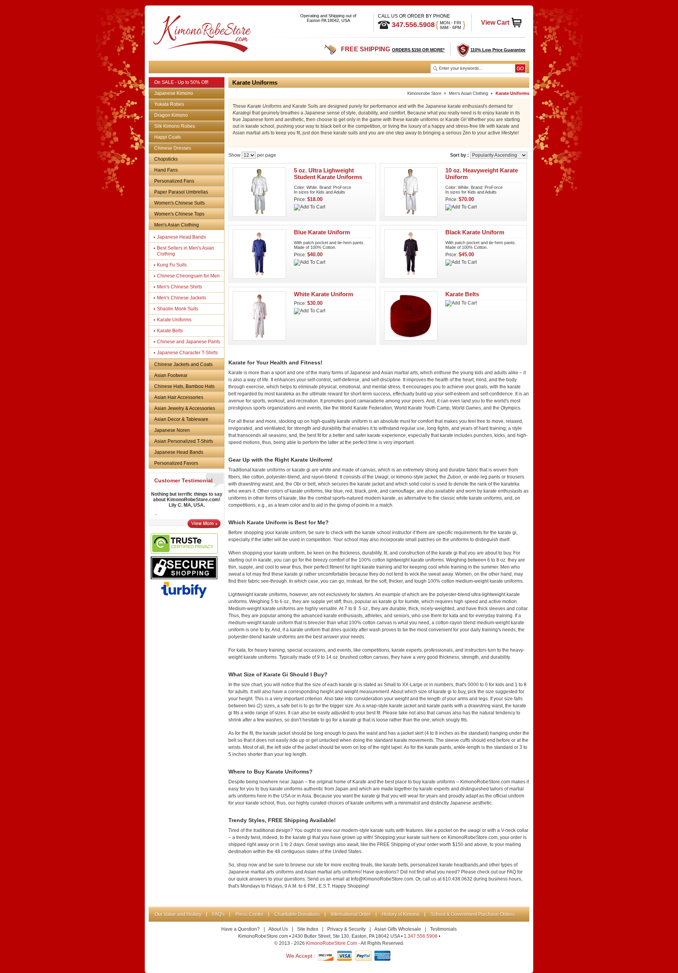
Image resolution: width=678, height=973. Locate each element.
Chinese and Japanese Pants (188, 341)
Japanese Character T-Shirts (187, 352)
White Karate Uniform (323, 294)
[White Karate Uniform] (259, 338)
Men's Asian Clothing (176, 225)
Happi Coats (167, 137)
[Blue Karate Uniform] (259, 276)
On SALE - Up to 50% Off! (181, 82)
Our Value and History (178, 914)
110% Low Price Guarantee (497, 49)
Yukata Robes (169, 104)
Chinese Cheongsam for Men (188, 276)
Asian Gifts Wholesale (397, 929)
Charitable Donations (297, 914)
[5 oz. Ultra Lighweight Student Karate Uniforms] (259, 214)
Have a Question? (240, 929)
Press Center (249, 914)
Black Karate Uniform (474, 232)
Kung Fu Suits (172, 265)
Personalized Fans (174, 181)
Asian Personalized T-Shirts (183, 441)
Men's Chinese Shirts (179, 287)
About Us (278, 929)
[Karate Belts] (411, 338)
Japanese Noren (172, 430)
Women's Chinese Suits (179, 203)
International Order (351, 914)
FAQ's (218, 914)
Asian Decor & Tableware (181, 419)
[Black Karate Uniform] (411, 276)
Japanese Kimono (173, 93)
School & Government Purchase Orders (472, 914)
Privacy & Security (346, 929)
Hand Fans (166, 170)
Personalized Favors (176, 463)
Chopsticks (166, 159)
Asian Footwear (171, 375)
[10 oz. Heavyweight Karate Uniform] (411, 214)
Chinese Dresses (172, 148)
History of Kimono (400, 914)
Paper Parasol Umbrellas (181, 192)
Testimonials (443, 929)
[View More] (204, 526)
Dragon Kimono (171, 115)
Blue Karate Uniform (322, 232)
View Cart (495, 22)
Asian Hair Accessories (178, 397)
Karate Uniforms (174, 320)
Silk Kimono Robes (174, 126)
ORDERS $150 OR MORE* (418, 49)
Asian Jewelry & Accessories (184, 408)
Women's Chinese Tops (179, 214)
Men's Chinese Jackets (181, 298)
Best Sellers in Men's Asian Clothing (185, 251)
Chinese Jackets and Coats (183, 364)
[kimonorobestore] (201, 32)
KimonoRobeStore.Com (331, 943)
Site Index (307, 929)
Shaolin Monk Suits (177, 309)
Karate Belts (170, 330)
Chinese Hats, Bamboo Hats (184, 386)
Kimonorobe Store (424, 93)
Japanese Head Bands (181, 237)
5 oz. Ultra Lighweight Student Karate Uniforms (328, 173)
